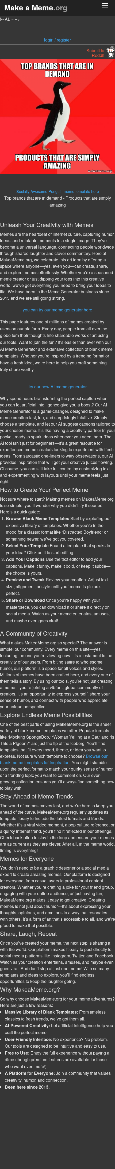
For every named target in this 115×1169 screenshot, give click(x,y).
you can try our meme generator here (57, 310)
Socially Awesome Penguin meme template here (57, 191)
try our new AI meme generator (58, 387)
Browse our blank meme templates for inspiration (54, 759)
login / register (57, 40)
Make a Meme (35, 7)
